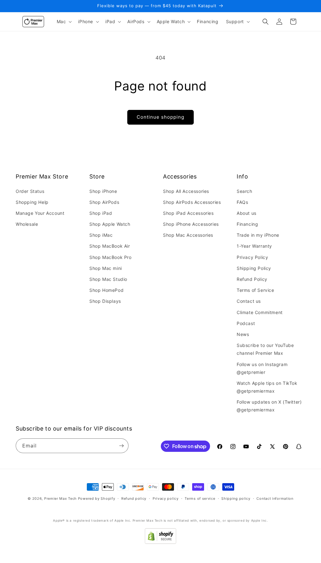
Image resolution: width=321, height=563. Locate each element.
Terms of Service (255, 290)
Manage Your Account (40, 213)
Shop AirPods (104, 202)
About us (246, 213)
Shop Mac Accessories (188, 235)
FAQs (242, 202)
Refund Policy (252, 279)
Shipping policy (235, 498)
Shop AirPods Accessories (192, 202)
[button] (64, 21)
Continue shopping (160, 117)
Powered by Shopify (96, 498)
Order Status (30, 191)
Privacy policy (166, 498)
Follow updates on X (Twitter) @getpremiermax (269, 405)
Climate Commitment (260, 312)
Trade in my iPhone (258, 235)
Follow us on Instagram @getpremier (262, 368)
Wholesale (27, 224)
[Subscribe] (121, 445)
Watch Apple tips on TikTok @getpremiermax (267, 387)
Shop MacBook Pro (110, 257)
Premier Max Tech (60, 498)
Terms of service (200, 498)
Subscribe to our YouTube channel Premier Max (265, 349)
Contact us (249, 301)
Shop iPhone (103, 191)
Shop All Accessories (186, 191)
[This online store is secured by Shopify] (160, 542)
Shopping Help (32, 202)
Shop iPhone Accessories (191, 224)
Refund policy (133, 498)
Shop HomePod (106, 290)
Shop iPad (100, 213)
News (243, 334)
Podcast (246, 323)
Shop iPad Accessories (188, 213)
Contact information (274, 498)
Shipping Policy (254, 268)
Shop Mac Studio (108, 279)
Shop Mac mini (105, 268)
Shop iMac (101, 235)
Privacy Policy (252, 257)
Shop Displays (105, 301)
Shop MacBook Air (109, 246)
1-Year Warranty (254, 246)
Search (244, 191)
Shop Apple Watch (109, 224)
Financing (247, 224)
